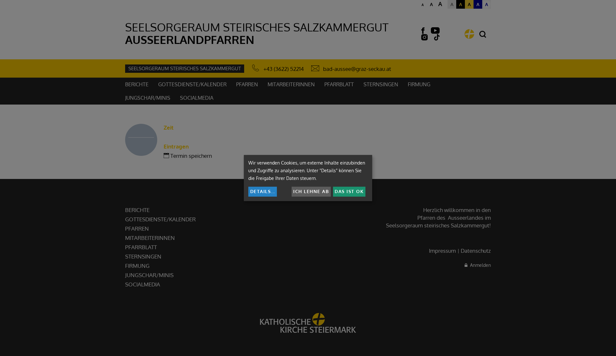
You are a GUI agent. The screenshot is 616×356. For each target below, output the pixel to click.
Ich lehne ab (311, 191)
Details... (262, 191)
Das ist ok (349, 191)
